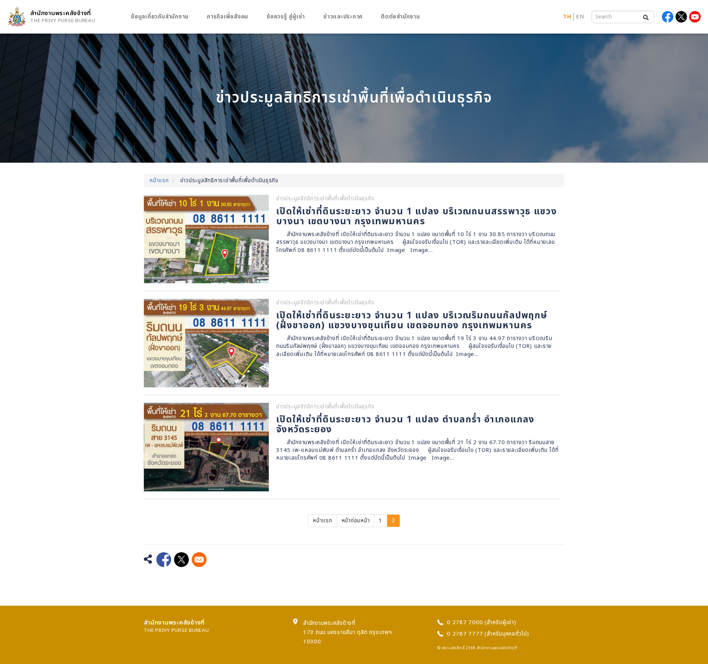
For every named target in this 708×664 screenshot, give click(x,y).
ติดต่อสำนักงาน (400, 17)
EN (580, 17)
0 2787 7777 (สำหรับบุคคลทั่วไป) (488, 634)
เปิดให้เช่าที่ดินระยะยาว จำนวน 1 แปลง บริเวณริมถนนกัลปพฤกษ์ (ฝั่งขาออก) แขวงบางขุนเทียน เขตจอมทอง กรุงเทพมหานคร (411, 320)
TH (567, 17)
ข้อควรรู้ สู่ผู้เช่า (286, 17)
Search (644, 16)
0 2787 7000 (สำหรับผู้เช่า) (481, 622)
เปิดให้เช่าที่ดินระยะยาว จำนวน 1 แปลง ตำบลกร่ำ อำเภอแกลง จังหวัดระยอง (405, 424)
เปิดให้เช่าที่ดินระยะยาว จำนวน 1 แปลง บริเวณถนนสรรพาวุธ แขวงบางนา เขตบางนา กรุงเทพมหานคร (416, 216)
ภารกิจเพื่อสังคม (227, 17)
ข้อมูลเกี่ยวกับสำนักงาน (159, 17)
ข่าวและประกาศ (342, 17)
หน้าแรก (159, 180)
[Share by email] (199, 559)
